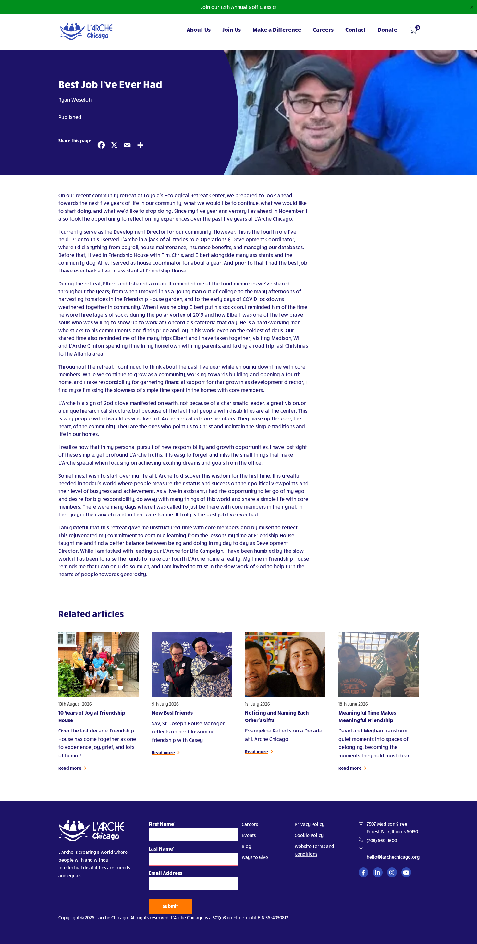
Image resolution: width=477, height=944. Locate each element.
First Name (161, 824)
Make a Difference (276, 29)
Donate (387, 29)
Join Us (231, 29)
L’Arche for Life (180, 551)
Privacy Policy (309, 824)
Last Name (161, 848)
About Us (199, 29)
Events (249, 835)
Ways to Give (255, 857)
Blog (246, 846)
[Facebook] (99, 144)
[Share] (138, 144)
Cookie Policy (309, 835)
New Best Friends (172, 712)
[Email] (125, 144)
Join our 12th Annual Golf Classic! (238, 7)
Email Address (165, 873)
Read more (69, 768)
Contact (355, 29)
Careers (323, 29)
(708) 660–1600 (382, 840)
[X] (112, 144)
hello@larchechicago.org (393, 857)
